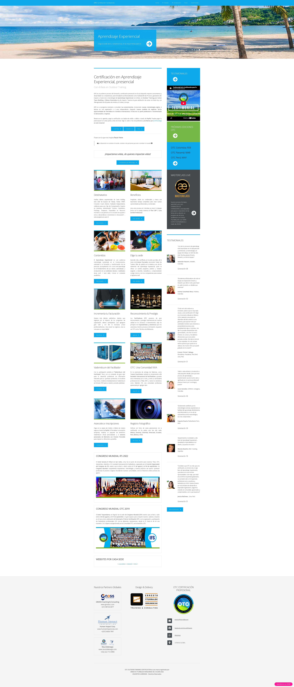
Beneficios (99, 335)
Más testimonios (174, 509)
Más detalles (100, 223)
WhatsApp (158, 121)
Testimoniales (195, 3)
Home (157, 3)
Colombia (116, 129)
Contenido (99, 389)
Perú (138, 129)
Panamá (128, 129)
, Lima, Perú (186, 496)
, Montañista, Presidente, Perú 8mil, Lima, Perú (188, 354)
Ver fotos (135, 440)
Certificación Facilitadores (104, 3)
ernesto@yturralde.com (181, 619)
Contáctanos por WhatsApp (127, 162)
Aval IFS (135, 391)
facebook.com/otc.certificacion (183, 628)
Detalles (166, 3)
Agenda (135, 335)
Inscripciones (177, 3)
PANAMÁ (129, 564)
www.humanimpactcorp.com (107, 629)
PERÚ (135, 564)
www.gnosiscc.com (107, 604)
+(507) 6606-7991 (107, 631)
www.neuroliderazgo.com (108, 649)
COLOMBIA (122, 564)
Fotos (186, 3)
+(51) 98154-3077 (107, 607)
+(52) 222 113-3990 (107, 652)
